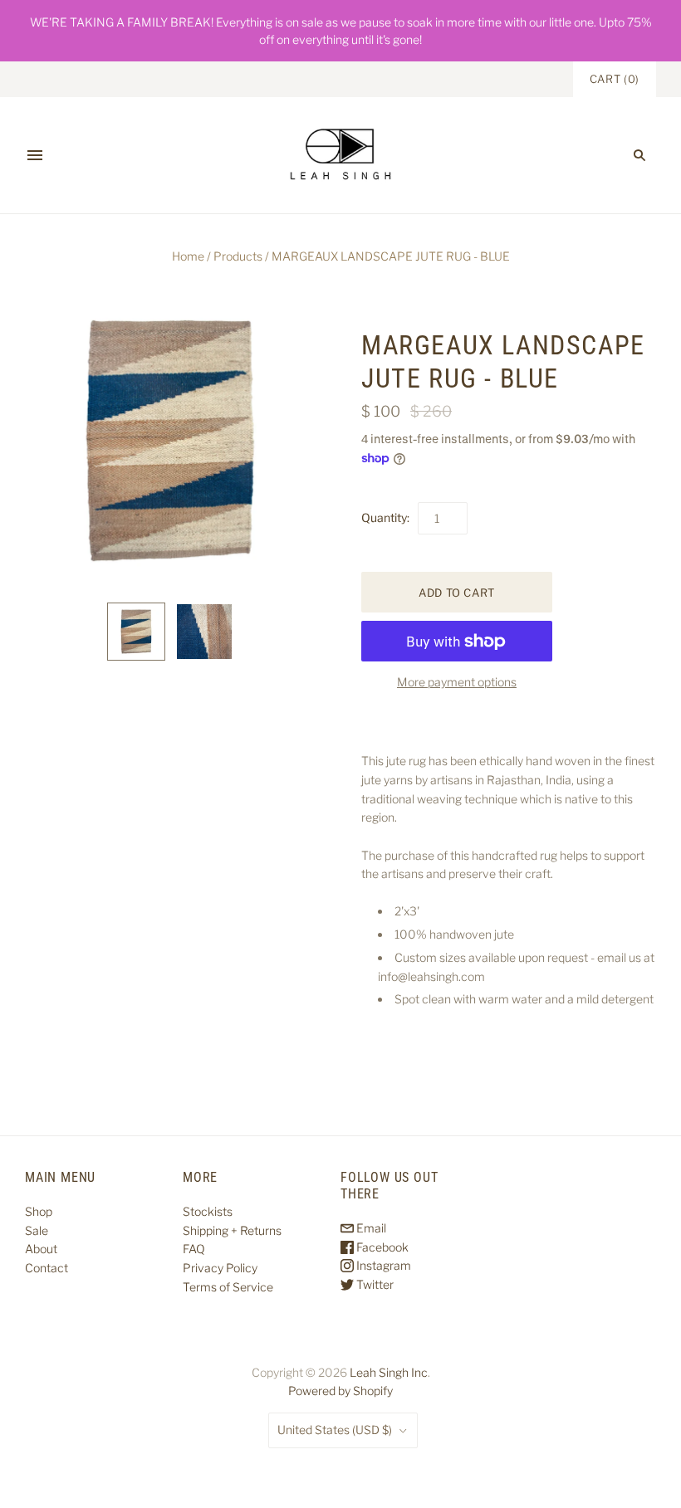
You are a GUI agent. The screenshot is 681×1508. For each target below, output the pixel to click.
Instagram (382, 1265)
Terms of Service (228, 1287)
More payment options (457, 682)
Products (237, 256)
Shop (38, 1211)
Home (188, 256)
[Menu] (35, 155)
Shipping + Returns (232, 1230)
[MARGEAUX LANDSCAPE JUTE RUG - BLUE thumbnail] (136, 632)
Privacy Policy (220, 1268)
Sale (36, 1230)
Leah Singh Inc (389, 1372)
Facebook (381, 1247)
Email (370, 1228)
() (614, 78)
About (41, 1249)
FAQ (194, 1249)
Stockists (208, 1211)
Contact (46, 1268)
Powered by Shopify (340, 1391)
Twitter (374, 1284)
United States (334, 1430)
